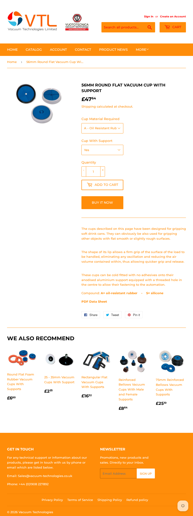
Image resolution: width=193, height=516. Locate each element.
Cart (176, 27)
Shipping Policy (109, 500)
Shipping (88, 106)
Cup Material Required (100, 119)
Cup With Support (97, 141)
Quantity (88, 162)
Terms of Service (80, 500)
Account (58, 49)
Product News (113, 49)
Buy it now (102, 202)
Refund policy (137, 500)
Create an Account (173, 16)
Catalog (34, 49)
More (141, 49)
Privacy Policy (52, 500)
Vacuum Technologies (36, 512)
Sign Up (146, 473)
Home (12, 49)
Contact (83, 49)
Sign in (148, 16)
